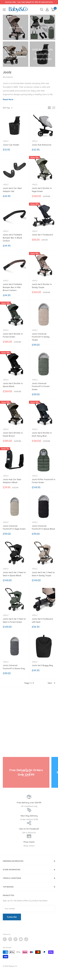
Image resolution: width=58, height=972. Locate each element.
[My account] (47, 9)
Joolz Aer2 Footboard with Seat (42, 620)
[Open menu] (4, 10)
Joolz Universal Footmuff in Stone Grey (14, 667)
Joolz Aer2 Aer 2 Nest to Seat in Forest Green (14, 620)
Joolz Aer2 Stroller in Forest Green (13, 335)
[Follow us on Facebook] (5, 939)
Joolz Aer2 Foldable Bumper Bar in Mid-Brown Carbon (12, 287)
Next (50, 683)
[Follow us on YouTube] (21, 939)
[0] (53, 9)
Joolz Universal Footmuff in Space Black (43, 527)
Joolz (5, 141)
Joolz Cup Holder (11, 145)
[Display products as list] (54, 107)
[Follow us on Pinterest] (15, 939)
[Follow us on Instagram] (10, 939)
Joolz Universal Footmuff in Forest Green (41, 386)
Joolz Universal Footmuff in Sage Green (14, 527)
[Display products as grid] (49, 107)
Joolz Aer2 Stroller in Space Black (13, 385)
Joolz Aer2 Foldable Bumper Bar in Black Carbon (12, 237)
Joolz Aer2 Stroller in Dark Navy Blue (42, 434)
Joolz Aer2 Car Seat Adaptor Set (12, 190)
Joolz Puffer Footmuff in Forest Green (43, 481)
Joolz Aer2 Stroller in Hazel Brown (13, 434)
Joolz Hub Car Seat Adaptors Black (12, 481)
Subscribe (12, 917)
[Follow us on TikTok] (26, 939)
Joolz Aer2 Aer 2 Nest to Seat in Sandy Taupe (43, 574)
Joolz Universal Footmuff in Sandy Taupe (40, 337)
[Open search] (41, 9)
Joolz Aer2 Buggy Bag (42, 665)
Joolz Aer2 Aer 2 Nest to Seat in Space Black (14, 574)
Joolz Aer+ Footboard (42, 234)
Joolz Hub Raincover (42, 145)
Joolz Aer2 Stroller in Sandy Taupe (42, 286)
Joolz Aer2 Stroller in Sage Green (42, 190)
